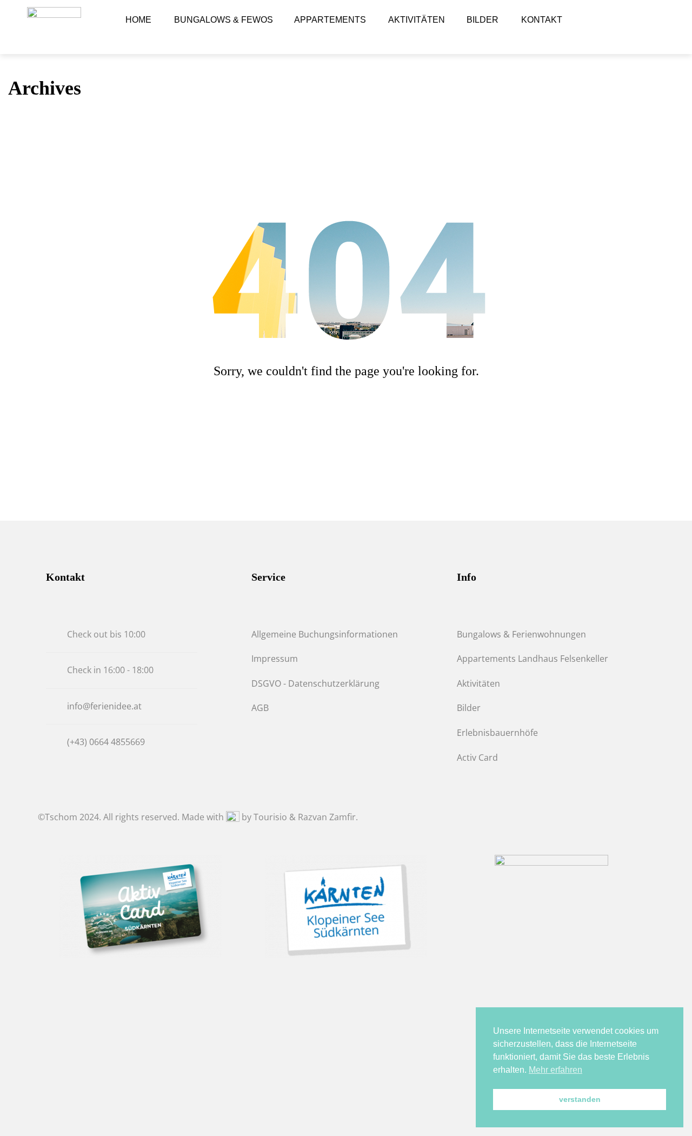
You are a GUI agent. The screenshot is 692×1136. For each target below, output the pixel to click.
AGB (260, 708)
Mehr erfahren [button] (555, 1069)
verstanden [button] (580, 1099)
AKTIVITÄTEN (416, 19)
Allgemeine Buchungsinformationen (324, 634)
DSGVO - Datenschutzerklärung (315, 683)
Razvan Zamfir (327, 817)
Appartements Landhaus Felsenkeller (532, 659)
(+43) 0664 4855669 (106, 742)
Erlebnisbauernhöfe (497, 733)
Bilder (469, 708)
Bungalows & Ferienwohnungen (521, 634)
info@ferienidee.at (104, 706)
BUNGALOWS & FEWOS (223, 19)
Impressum (274, 659)
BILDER (482, 19)
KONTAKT (541, 19)
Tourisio (270, 817)
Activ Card (477, 757)
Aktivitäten (478, 683)
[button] (636, 27)
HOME (138, 19)
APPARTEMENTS (330, 19)
